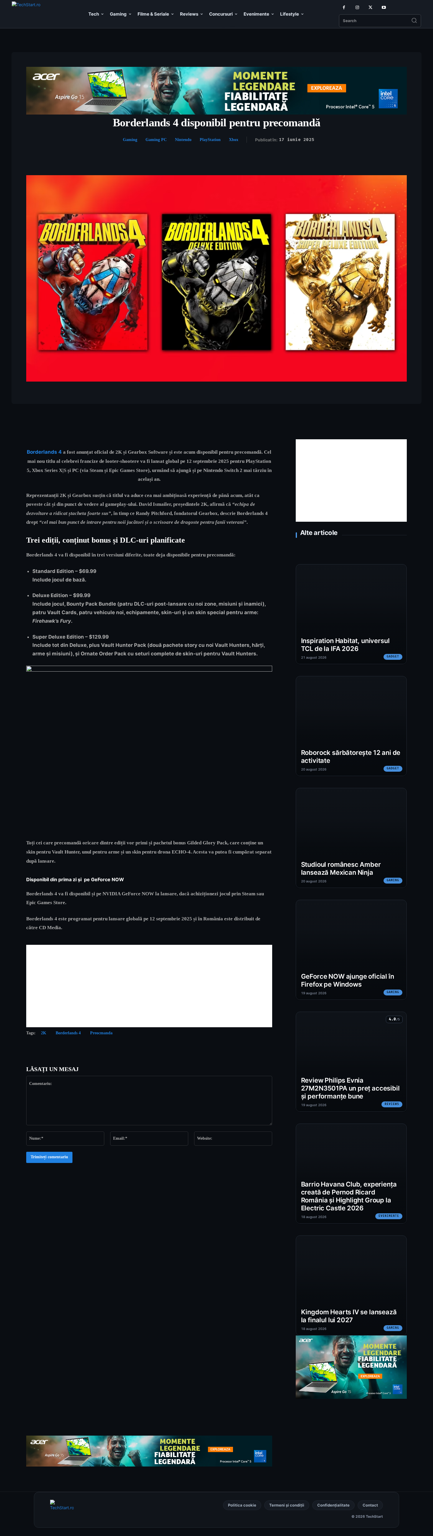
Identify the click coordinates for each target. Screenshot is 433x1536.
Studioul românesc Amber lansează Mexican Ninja (341, 868)
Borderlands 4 (68, 1033)
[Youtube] (384, 7)
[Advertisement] (149, 986)
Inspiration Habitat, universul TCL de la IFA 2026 (345, 644)
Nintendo (183, 139)
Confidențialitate (333, 1505)
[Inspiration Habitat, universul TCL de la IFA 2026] (351, 614)
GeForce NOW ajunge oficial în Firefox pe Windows (347, 980)
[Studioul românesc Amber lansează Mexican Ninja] (351, 838)
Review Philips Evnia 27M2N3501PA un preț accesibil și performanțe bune (350, 1088)
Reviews (392, 1104)
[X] (370, 7)
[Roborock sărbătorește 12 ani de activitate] (351, 726)
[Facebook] (344, 7)
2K (43, 1033)
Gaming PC (156, 139)
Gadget (393, 656)
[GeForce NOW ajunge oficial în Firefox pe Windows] (351, 950)
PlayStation (210, 139)
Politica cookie (242, 1505)
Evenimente (389, 1216)
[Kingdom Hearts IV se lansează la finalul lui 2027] (351, 1285)
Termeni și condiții (286, 1505)
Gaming (130, 139)
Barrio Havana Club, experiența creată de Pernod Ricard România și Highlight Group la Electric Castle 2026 (349, 1196)
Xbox (233, 139)
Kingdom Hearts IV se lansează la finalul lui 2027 (349, 1316)
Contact (370, 1505)
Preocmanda (101, 1033)
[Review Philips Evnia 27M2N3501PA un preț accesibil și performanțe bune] (351, 1061)
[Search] (414, 20)
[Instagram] (357, 7)
